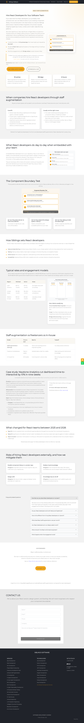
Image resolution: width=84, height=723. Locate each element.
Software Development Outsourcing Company (39, 1)
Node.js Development (42, 680)
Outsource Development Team (14, 670)
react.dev (58, 441)
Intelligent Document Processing (14, 704)
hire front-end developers (36, 132)
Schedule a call (40, 638)
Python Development (42, 663)
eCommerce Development (13, 709)
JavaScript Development (42, 670)
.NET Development (41, 668)
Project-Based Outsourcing (13, 668)
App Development (11, 660)
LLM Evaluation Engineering (13, 701)
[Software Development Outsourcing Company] (12, 1)
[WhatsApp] (82, 363)
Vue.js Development (41, 677)
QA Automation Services (12, 692)
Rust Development (41, 682)
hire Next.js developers (39, 441)
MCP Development (11, 684)
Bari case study (64, 390)
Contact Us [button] (41, 568)
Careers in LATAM (70, 670)
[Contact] (82, 360)
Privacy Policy (76, 719)
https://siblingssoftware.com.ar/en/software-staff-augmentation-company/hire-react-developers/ (45, 583)
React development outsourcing (62, 132)
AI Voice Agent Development (13, 680)
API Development (11, 665)
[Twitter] (67, 664)
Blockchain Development (12, 706)
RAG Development (11, 682)
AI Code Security (10, 697)
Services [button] (53, 1)
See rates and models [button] (15, 69)
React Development (41, 675)
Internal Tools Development (13, 694)
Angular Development (42, 672)
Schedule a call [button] (33, 69)
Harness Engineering (11, 699)
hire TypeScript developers (22, 132)
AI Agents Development (12, 677)
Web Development (11, 663)
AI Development (10, 675)
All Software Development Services (44, 684)
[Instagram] (69, 664)
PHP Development (41, 665)
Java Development (41, 660)
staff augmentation (48, 132)
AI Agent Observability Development (15, 687)
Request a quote (73, 1)
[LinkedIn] (68, 664)
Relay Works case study (35, 561)
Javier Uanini (17, 59)
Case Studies (59, 1)
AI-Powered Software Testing (13, 689)
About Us (66, 1)
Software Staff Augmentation (13, 672)
